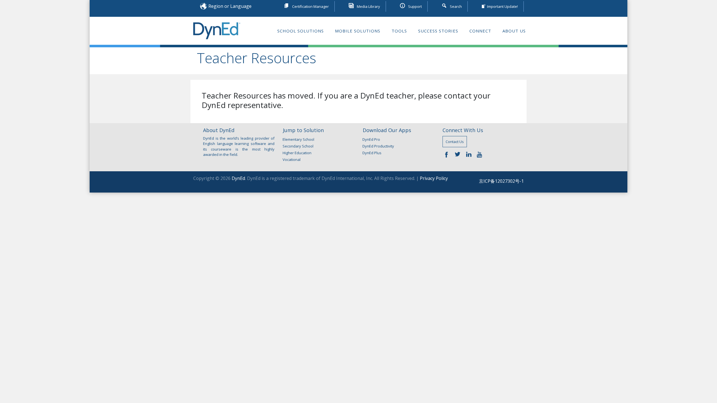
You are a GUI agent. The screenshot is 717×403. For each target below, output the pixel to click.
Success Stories (438, 31)
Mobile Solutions (357, 31)
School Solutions (300, 31)
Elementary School (298, 139)
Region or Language (230, 6)
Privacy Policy (434, 178)
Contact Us (455, 141)
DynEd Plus (371, 152)
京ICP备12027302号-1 (501, 181)
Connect (480, 31)
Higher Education (297, 152)
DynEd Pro (371, 139)
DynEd (238, 178)
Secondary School (298, 146)
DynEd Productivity (378, 146)
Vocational (292, 159)
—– (448, 154)
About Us (514, 31)
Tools (399, 31)
